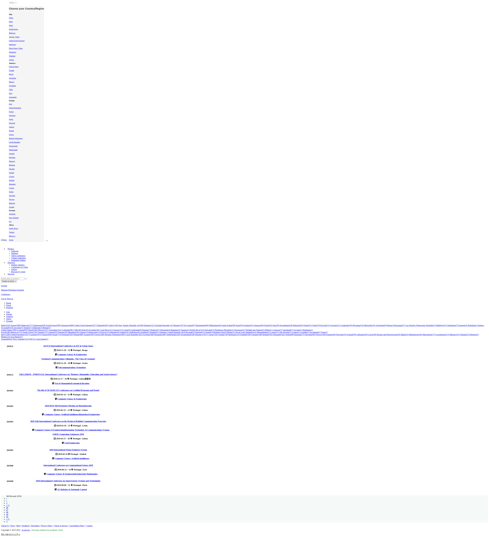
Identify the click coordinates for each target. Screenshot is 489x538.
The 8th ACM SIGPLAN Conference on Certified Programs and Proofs (68, 390)
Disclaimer (35, 526)
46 (7, 508)
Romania (12, 157)
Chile (11, 90)
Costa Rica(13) (106, 330)
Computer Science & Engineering (72, 354)
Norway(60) (321, 334)
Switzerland (13, 146)
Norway (12, 199)
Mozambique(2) (263, 332)
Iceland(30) (352, 334)
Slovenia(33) (341, 334)
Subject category (18, 265)
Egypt (11, 240)
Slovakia (12, 196)
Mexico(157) (43, 330)
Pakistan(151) (149, 325)
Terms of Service (61, 526)
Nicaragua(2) (239, 330)
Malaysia (12, 33)
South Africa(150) (30, 332)
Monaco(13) (455, 334)
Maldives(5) (441, 325)
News (12, 526)
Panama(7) (146, 330)
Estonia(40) (331, 334)
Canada (11, 70)
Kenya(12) (105, 332)
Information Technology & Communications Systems (86, 430)
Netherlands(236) (173, 334)
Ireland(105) (268, 334)
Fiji (10, 222)
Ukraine (12, 169)
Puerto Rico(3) (196, 330)
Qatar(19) (316, 325)
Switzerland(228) (188, 334)
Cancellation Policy (77, 526)
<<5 (7, 505)
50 (7, 517)
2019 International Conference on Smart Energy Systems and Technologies (68, 481)
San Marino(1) (17, 337)
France (11, 112)
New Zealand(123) (21, 339)
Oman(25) (307, 325)
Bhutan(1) (47, 328)
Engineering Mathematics (87, 474)
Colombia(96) (67, 330)
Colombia (12, 86)
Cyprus (11, 188)
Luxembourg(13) (443, 334)
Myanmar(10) (358, 325)
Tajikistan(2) (37, 328)
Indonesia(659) (39, 325)
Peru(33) (85, 330)
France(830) (47, 334)
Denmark (12, 184)
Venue (8, 305)
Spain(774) (57, 334)
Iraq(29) (276, 325)
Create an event (8, 281)
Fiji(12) (32, 339)
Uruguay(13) (117, 330)
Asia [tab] (8, 312)
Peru (10, 93)
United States (13, 67)
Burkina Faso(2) (220, 332)
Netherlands (13, 150)
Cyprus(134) (212, 334)
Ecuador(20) (94, 330)
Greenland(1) (288, 330)
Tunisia (11, 232)
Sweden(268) (148, 334)
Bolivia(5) (155, 330)
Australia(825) (7, 339)
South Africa (13, 228)
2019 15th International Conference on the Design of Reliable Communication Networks (68, 421)
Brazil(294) (33, 330)
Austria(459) (89, 334)
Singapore (12, 52)
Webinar (14, 253)
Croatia (11, 177)
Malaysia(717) (27, 325)
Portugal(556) (67, 334)
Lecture (4, 286)
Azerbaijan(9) (381, 325)
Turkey (11, 60)
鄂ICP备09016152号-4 (10, 534)
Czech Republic (14, 142)
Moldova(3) (6, 337)
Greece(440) (99, 334)
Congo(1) (274, 332)
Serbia (11, 192)
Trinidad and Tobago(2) (255, 330)
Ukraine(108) (257, 334)
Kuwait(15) (325, 325)
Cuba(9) (126, 330)
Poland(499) (78, 334)
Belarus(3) (474, 334)
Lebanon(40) (258, 325)
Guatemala (13, 97)
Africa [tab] (8, 319)
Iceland (11, 207)
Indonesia (12, 45)
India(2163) (6, 325)
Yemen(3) (28, 328)
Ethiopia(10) (115, 332)
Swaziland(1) (315, 332)
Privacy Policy (47, 526)
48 (7, 512)
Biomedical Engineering (89, 414)
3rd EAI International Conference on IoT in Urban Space (68, 346)
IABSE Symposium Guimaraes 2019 (68, 434)
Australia (12, 214)
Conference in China (19, 267)
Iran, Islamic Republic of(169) (131, 325)
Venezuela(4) (165, 330)
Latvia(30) (372, 334)
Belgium (12, 165)
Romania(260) (160, 334)
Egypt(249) (6, 332)
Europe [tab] (9, 314)
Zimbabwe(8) (135, 332)
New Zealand (13, 218)
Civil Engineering (72, 443)
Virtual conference (18, 258)
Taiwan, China (14, 37)
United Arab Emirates (17, 41)
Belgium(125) (234, 334)
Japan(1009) (16, 325)
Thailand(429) (102, 325)
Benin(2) (231, 332)
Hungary (12, 161)
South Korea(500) (53, 325)
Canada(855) (23, 330)
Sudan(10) (124, 332)
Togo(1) (324, 332)
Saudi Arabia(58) (229, 325)
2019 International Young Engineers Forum (68, 450)
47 (7, 510)
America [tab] (9, 316)
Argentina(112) (55, 330)
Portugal (12, 123)
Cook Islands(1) (41, 339)
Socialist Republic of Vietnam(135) (169, 325)
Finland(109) (245, 334)
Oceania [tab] (9, 321)
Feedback (26, 526)
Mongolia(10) (370, 325)
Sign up (10, 299)
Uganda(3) (209, 332)
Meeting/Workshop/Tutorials (12, 290)
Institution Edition (18, 260)
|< (7, 503)
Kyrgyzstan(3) (18, 328)
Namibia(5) (154, 332)
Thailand (12, 56)
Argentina (12, 78)
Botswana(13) (94, 332)
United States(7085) (9, 330)
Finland (11, 180)
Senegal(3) (199, 332)
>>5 (7, 519)
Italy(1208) (5, 334)
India (11, 22)
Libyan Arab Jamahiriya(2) (246, 332)
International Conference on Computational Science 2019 (68, 465)
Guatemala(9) (136, 330)
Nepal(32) (268, 325)
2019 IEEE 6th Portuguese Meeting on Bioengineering (68, 406)
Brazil (11, 74)
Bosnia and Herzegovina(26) (389, 334)
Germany (12, 116)
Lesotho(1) (305, 332)
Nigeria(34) (63, 332)
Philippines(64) (215, 325)
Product (11, 249)
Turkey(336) (113, 325)
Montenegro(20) (416, 334)
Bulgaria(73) (299, 334)
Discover (11, 262)
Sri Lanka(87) (190, 325)
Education (84, 383)
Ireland (11, 173)
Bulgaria (12, 203)
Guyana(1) (298, 330)
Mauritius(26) (73, 332)
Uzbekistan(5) (452, 325)
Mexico (11, 82)
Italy (10, 104)
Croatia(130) (223, 334)
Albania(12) (465, 334)
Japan (11, 25)
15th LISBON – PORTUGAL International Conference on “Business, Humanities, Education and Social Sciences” (68, 374)
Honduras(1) (308, 330)
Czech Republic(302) (134, 334)
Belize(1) (269, 330)
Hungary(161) (201, 334)
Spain (11, 119)
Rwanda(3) (190, 332)
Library (14, 269)
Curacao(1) (277, 330)
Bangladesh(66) (202, 325)
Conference (5, 294)
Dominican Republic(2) (224, 330)
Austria (11, 127)
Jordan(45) (248, 325)
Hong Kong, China (16, 48)
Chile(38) (77, 330)
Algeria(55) (53, 332)
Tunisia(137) (43, 332)
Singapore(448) (67, 325)
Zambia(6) (145, 332)
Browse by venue (18, 272)
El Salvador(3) (208, 330)
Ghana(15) (84, 332)
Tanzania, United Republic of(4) (172, 332)
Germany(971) (36, 334)
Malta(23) (405, 334)
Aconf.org (26, 530)
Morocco (12, 236)
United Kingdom (15, 108)
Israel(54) (240, 325)
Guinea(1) (296, 332)
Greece (11, 135)
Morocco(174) (17, 332)
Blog (18, 526)
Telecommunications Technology (72, 367)
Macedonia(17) (429, 334)
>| (7, 521)
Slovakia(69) (310, 334)
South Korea (13, 29)
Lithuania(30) (362, 334)
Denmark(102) (279, 334)
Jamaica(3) (185, 330)
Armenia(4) (463, 325)
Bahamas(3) (176, 330)
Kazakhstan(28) (286, 325)
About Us (5, 526)
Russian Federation (16, 138)
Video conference (18, 256)
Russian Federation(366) (115, 334)
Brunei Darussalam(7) (396, 325)
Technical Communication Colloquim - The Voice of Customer (68, 359)
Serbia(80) (290, 334)
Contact (89, 526)
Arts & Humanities (63, 383)
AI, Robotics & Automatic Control (72, 489)
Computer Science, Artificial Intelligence (61, 414)
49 (7, 514)
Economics (75, 383)
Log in (3, 299)
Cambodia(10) (347, 325)
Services (11, 274)
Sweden (12, 154)
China (11, 18)
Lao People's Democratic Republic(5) (420, 325)
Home (8, 303)
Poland (11, 131)
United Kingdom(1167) (20, 334)
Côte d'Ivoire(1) (285, 332)
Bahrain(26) (298, 325)
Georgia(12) (335, 325)
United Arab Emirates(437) (85, 325)
